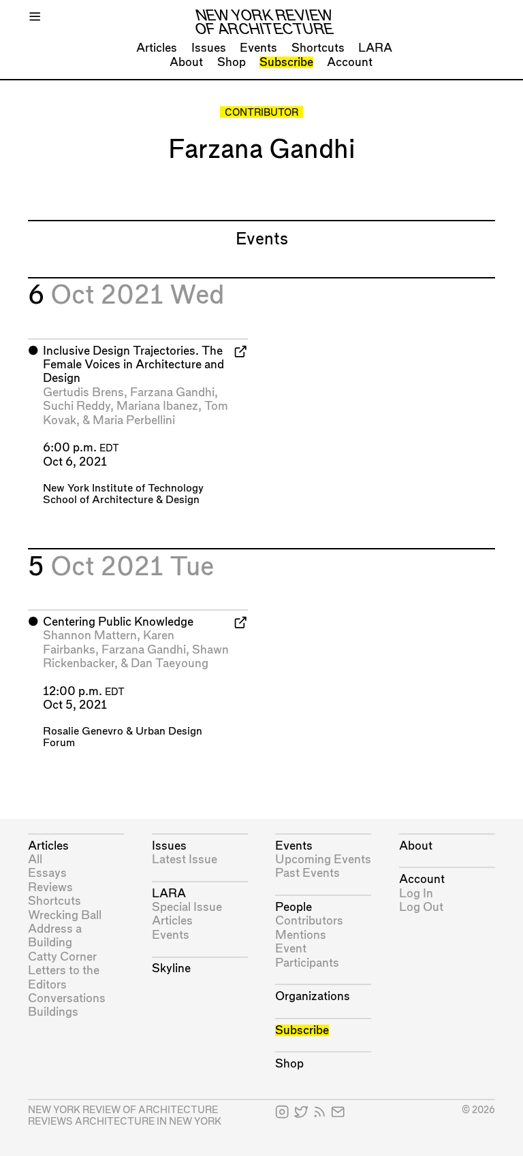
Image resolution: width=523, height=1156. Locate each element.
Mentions (300, 935)
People (293, 907)
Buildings (53, 1012)
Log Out (421, 907)
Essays (47, 873)
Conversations (67, 998)
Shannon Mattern (90, 635)
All (35, 859)
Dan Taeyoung (169, 663)
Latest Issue (184, 859)
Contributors (309, 921)
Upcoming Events (323, 859)
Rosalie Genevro (83, 731)
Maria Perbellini (134, 420)
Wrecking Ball (64, 915)
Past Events (307, 873)
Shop (231, 62)
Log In (416, 893)
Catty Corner (62, 957)
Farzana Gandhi (172, 392)
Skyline (171, 968)
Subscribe (286, 62)
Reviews (50, 887)
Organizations (312, 996)
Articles (156, 48)
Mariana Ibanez (157, 406)
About (186, 62)
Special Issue (187, 907)
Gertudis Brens (83, 392)
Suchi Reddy (76, 406)
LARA (375, 48)
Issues (208, 48)
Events (258, 48)
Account (350, 62)
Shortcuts (318, 48)
